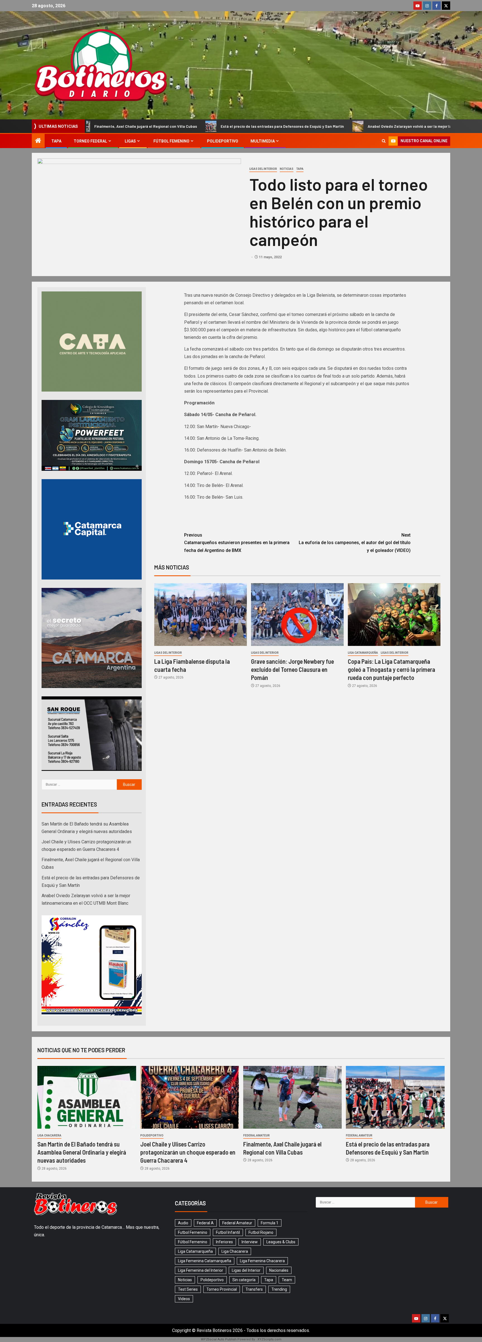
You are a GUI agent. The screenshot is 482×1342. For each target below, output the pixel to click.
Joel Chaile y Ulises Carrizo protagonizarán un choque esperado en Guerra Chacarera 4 (187, 1152)
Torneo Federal (90, 141)
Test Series (188, 1289)
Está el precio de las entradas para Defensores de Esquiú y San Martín (185, 126)
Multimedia (262, 141)
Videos (184, 1299)
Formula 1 (269, 1223)
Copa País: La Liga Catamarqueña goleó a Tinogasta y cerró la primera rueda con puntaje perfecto (391, 669)
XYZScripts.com (269, 1339)
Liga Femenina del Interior (200, 1270)
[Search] (383, 141)
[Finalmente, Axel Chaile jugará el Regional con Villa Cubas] (292, 1097)
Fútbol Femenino (171, 141)
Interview (250, 1242)
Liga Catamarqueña (363, 652)
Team (287, 1280)
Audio (183, 1223)
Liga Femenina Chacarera (262, 1261)
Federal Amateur (256, 1135)
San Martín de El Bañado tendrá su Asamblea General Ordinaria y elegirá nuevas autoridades (81, 1152)
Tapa (56, 141)
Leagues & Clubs (280, 1242)
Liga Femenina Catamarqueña (204, 1261)
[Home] (38, 141)
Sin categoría (244, 1280)
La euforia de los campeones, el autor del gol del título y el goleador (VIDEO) (355, 542)
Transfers (254, 1289)
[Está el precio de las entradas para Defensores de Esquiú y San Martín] (395, 1097)
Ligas (130, 141)
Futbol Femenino (192, 1232)
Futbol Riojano (261, 1232)
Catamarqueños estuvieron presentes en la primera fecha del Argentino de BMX (237, 542)
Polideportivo (222, 141)
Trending (279, 1289)
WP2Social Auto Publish (219, 1339)
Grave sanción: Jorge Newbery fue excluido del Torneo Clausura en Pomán (292, 669)
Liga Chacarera (49, 1135)
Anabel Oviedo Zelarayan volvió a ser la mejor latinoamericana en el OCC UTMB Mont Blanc (351, 126)
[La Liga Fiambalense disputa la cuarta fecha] (200, 614)
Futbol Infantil (228, 1232)
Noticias (286, 168)
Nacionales (278, 1270)
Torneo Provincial (221, 1289)
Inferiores (224, 1242)
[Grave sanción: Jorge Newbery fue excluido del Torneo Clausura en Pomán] (297, 614)
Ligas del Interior (263, 168)
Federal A (205, 1223)
